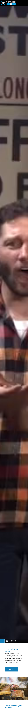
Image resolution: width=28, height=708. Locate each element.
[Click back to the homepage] (10, 3)
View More (11, 669)
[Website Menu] (25, 3)
